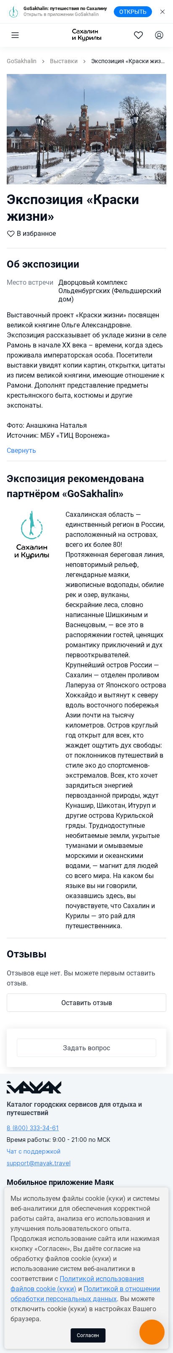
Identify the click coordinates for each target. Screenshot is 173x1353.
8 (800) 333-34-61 (33, 1127)
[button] (15, 35)
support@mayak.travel (39, 1163)
